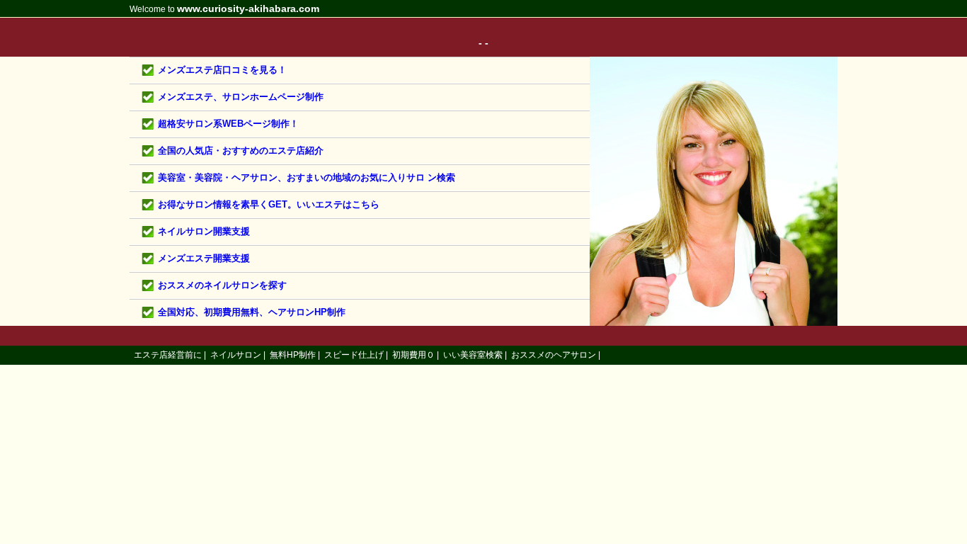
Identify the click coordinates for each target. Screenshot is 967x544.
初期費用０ (413, 355)
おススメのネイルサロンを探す (222, 285)
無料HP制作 (293, 355)
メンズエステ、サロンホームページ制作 (241, 96)
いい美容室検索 (473, 355)
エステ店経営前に (168, 355)
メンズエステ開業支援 (204, 258)
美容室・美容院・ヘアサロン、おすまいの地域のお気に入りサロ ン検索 (306, 177)
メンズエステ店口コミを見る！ (222, 69)
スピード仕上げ (354, 355)
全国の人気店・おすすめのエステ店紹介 (241, 150)
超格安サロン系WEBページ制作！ (228, 123)
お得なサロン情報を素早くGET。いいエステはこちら (268, 204)
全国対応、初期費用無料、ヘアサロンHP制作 (251, 312)
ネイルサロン (235, 355)
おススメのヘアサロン (553, 355)
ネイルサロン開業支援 (204, 231)
